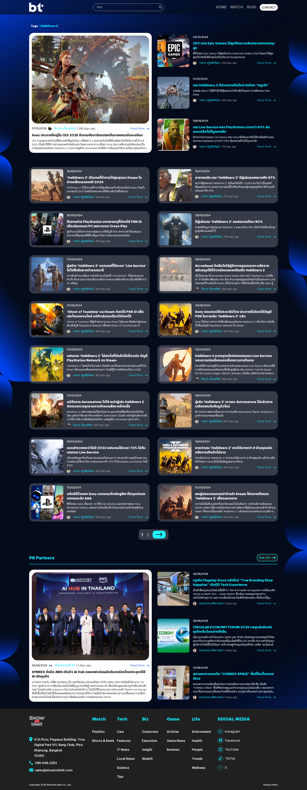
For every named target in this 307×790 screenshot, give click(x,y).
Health (197, 740)
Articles (173, 731)
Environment (201, 731)
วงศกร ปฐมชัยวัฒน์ (209, 63)
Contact (269, 7)
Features (124, 740)
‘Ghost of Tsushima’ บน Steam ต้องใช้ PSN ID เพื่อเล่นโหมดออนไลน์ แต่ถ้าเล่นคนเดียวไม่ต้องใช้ (105, 313)
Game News (176, 740)
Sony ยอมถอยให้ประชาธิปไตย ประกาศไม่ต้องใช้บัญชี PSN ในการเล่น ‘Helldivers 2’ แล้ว (233, 313)
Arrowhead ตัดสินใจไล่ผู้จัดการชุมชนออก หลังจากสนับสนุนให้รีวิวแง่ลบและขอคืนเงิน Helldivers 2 (232, 267)
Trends (197, 758)
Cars (120, 731)
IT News (123, 749)
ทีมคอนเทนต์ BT (65, 665)
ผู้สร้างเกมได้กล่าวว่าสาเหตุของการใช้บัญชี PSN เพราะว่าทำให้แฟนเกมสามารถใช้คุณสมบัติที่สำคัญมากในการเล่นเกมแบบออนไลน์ (104, 233)
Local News (126, 758)
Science (123, 767)
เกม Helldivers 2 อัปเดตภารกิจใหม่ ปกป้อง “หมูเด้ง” (231, 85)
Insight (147, 749)
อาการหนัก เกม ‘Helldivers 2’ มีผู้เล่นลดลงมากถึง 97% (235, 177)
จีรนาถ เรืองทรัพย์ (65, 128)
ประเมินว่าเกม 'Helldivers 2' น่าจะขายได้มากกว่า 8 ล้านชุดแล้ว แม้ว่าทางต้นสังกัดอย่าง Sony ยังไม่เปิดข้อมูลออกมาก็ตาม (235, 460)
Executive (149, 740)
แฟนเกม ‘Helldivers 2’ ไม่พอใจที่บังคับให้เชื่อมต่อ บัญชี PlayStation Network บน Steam (107, 357)
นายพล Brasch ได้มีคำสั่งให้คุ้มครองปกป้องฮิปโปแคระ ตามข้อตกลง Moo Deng (231, 92)
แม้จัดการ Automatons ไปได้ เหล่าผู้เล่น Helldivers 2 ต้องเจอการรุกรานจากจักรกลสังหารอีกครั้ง (105, 403)
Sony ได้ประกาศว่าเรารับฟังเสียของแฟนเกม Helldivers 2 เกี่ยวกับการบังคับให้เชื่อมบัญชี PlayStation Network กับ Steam (235, 323)
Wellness (198, 767)
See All (264, 557)
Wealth (147, 758)
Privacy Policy (270, 784)
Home (221, 6)
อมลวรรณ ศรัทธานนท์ (211, 603)
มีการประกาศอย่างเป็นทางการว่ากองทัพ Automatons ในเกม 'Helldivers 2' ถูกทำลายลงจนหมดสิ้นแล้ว (234, 414)
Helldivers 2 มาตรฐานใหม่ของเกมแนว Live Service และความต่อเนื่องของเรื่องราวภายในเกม (233, 357)
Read (251, 6)
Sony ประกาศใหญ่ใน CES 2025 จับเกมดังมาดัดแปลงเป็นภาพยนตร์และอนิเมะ (87, 135)
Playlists (98, 731)
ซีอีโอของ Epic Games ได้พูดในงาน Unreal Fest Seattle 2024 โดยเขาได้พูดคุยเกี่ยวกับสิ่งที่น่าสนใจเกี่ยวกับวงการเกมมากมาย (233, 55)
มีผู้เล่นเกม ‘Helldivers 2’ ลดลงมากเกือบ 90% (229, 221)
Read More (137, 128)
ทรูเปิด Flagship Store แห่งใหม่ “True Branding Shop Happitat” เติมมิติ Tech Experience (233, 582)
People (197, 749)
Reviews (173, 749)
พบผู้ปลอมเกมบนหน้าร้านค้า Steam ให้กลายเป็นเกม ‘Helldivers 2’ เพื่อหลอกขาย (232, 495)
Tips (120, 776)
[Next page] (159, 534)
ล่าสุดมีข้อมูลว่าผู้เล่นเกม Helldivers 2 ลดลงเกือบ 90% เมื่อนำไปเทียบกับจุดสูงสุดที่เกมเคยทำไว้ (235, 229)
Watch (236, 6)
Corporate (150, 731)
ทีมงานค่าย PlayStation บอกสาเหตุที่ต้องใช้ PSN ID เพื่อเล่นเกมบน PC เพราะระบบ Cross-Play (104, 223)
